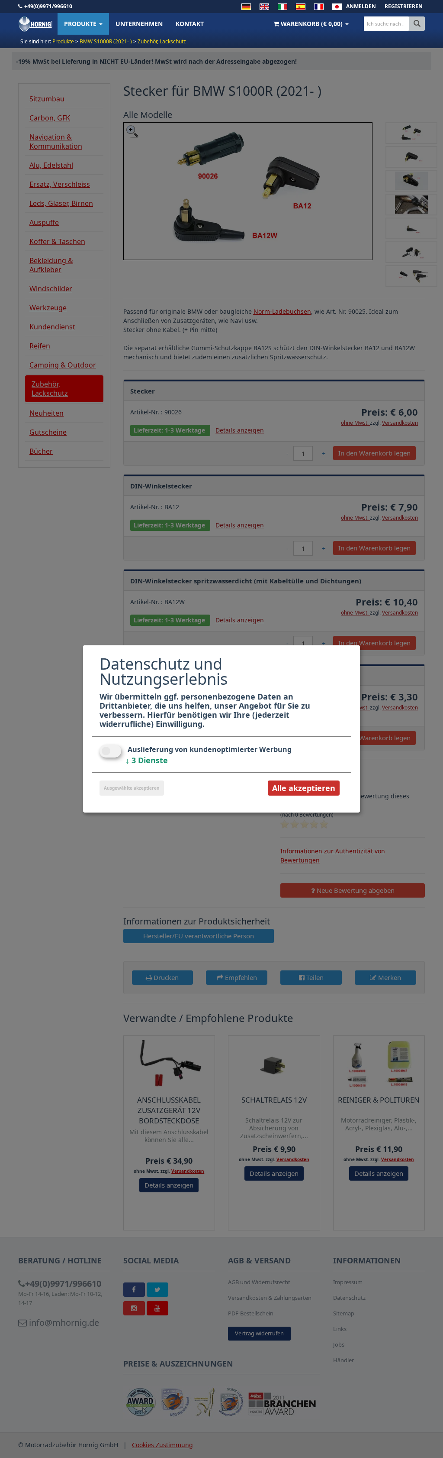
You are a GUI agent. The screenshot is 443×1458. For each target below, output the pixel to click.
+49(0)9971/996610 (48, 6)
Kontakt (190, 24)
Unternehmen (139, 24)
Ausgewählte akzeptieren (132, 788)
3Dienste (146, 760)
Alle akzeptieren (303, 788)
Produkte (81, 24)
